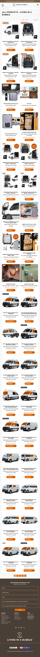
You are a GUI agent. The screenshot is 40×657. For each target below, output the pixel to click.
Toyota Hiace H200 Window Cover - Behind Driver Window (29, 469)
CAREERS (3, 620)
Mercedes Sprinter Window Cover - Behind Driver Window (11, 344)
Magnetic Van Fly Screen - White (29, 224)
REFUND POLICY (4, 619)
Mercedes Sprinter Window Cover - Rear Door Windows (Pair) (11, 407)
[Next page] (25, 576)
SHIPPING (16, 616)
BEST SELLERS (31, 617)
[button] (3, 4)
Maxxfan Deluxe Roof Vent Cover (11, 103)
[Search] (3, 8)
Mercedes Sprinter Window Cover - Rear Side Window (29, 376)
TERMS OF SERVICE (5, 617)
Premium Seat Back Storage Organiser (29, 253)
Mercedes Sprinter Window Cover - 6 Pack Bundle (11, 438)
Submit (20, 609)
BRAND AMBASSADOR (6, 622)
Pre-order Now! (9, 321)
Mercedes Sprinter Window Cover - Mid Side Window (11, 376)
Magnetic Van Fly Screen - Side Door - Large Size (11, 73)
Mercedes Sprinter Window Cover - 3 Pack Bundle (29, 407)
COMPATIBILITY (17, 619)
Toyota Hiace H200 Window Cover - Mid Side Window (29, 500)
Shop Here (10, 49)
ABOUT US (3, 614)
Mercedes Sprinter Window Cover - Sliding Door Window (29, 344)
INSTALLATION (17, 617)
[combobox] (20, 8)
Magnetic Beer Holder (29, 284)
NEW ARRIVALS (31, 616)
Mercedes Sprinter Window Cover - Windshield (11, 313)
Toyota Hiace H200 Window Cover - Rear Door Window (29, 531)
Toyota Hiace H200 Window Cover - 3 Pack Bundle (11, 562)
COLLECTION (30, 614)
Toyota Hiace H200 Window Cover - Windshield (29, 438)
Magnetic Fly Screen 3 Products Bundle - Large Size (11, 193)
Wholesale (30, 619)
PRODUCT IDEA (4, 623)
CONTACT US (17, 614)
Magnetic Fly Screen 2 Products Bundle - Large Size (29, 163)
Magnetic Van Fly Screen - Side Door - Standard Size (11, 42)
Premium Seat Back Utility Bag (29, 132)
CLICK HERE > (31, 1)
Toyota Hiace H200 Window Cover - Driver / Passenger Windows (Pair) (11, 469)
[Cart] (37, 4)
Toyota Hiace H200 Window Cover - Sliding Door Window (11, 500)
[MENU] (3, 4)
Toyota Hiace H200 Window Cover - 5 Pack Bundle (29, 562)
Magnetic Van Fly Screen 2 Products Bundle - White (11, 255)
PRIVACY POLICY (4, 616)
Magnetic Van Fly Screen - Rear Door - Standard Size (29, 42)
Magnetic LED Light (11, 284)
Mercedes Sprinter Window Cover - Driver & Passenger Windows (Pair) (29, 313)
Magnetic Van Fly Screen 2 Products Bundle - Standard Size (11, 163)
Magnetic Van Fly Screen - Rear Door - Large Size (29, 73)
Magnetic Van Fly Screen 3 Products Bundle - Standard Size (29, 193)
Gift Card (29, 103)
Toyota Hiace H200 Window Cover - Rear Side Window (11, 531)
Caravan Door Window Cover (11, 133)
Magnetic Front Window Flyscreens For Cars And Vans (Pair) (11, 222)
